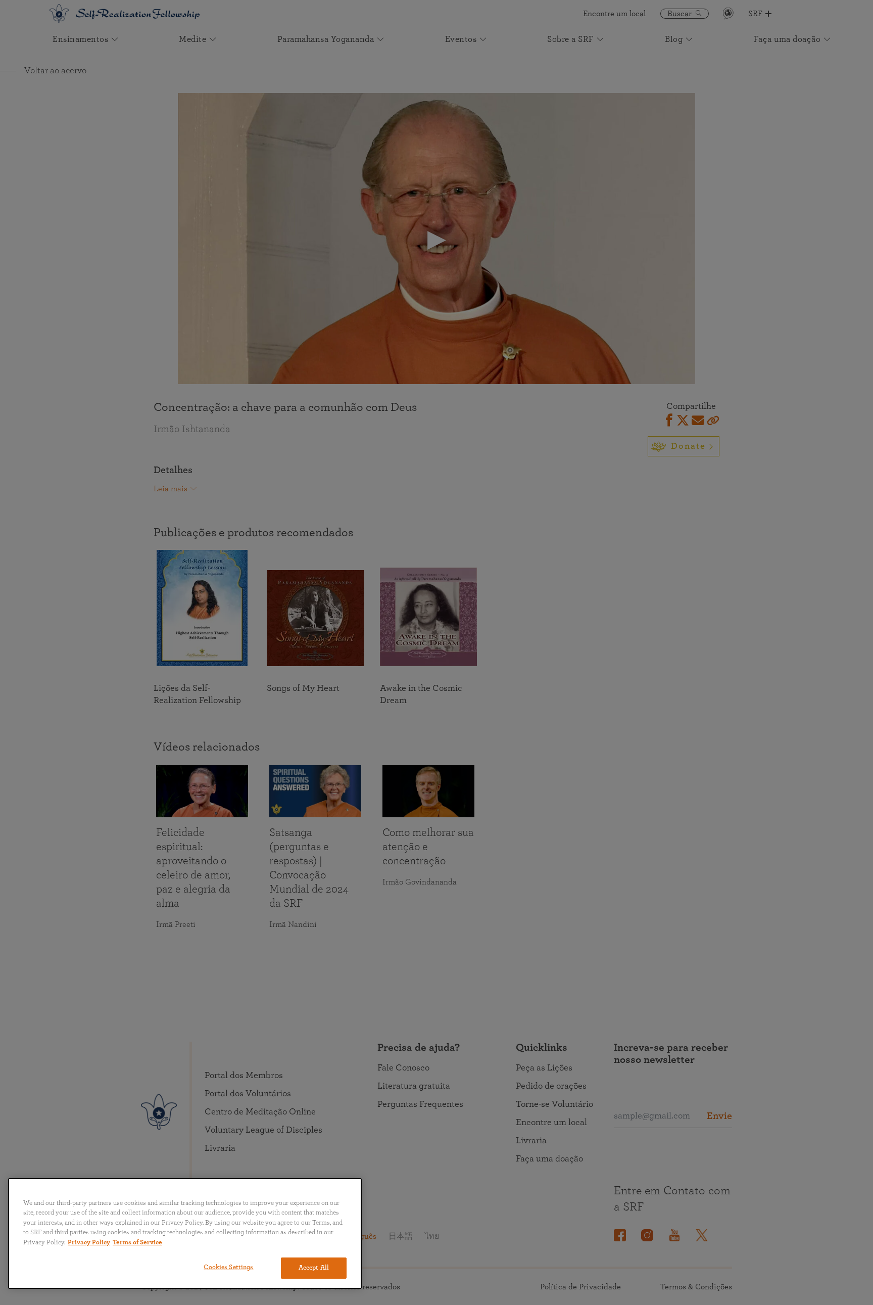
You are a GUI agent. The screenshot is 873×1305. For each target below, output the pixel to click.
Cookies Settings (228, 1267)
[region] (185, 1233)
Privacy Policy (89, 1242)
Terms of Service (137, 1242)
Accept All (314, 1268)
